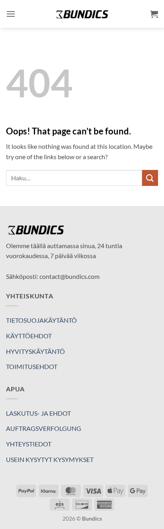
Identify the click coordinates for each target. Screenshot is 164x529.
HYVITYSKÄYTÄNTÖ (35, 351)
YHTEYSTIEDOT (28, 444)
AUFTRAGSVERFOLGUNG (43, 428)
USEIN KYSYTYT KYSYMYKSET (50, 459)
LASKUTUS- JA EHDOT (38, 413)
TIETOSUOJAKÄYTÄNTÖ (41, 320)
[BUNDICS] (82, 14)
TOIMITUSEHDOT (31, 366)
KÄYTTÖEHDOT (29, 336)
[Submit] (150, 178)
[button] (11, 14)
